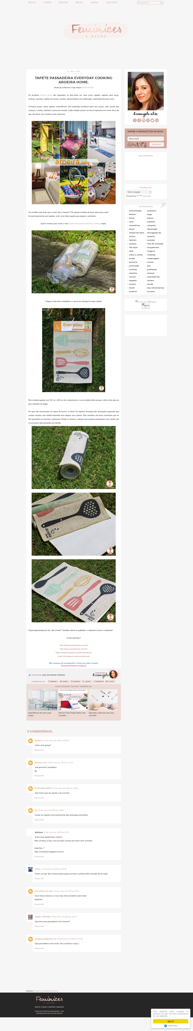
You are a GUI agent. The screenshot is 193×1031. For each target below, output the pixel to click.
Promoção (134, 266)
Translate (146, 196)
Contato (111, 3)
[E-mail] (157, 121)
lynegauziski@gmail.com (46, 938)
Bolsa (131, 218)
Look (131, 251)
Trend (132, 288)
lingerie (151, 251)
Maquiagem (153, 258)
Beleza (63, 3)
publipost (152, 269)
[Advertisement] (96, 62)
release (150, 273)
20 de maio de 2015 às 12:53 (64, 916)
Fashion (133, 240)
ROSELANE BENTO (43, 788)
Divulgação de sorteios (154, 234)
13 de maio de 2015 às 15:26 (60, 762)
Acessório (151, 211)
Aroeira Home (87, 87)
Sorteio (132, 284)
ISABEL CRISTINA (42, 916)
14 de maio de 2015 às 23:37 (56, 832)
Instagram (81, 666)
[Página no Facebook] (139, 121)
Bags (149, 214)
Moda (79, 3)
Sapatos (133, 280)
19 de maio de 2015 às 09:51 (66, 891)
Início (32, 3)
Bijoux (150, 218)
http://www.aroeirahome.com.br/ (73, 645)
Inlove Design (56, 1013)
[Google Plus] (148, 121)
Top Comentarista (155, 288)
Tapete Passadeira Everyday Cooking (84, 223)
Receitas (133, 269)
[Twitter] (64, 682)
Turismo (151, 291)
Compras (151, 225)
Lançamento (153, 247)
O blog (44, 1007)
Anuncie (60, 1007)
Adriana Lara (41, 762)
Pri (36, 810)
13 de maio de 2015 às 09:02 (56, 740)
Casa (44, 675)
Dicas (131, 229)
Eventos (151, 240)
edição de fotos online (136, 234)
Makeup (151, 255)
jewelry (132, 244)
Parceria (133, 262)
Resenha (61, 675)
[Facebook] (53, 682)
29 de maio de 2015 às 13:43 (70, 938)
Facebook (65, 666)
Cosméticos (134, 225)
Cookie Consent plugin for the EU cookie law (170, 1025)
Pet (149, 266)
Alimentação (135, 211)
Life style (133, 247)
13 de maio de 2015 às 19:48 (50, 810)
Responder (39, 749)
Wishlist (133, 291)
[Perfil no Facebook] (135, 121)
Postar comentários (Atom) (46, 990)
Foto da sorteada (155, 244)
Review (132, 277)
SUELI (37, 869)
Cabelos (151, 222)
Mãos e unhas (136, 255)
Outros (150, 262)
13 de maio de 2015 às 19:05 (65, 788)
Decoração (52, 675)
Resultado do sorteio (153, 278)
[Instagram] (143, 121)
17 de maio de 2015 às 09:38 (53, 869)
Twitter (73, 666)
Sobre (48, 3)
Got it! (171, 1021)
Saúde (94, 3)
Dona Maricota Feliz (44, 891)
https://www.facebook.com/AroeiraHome (74, 653)
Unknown (39, 740)
